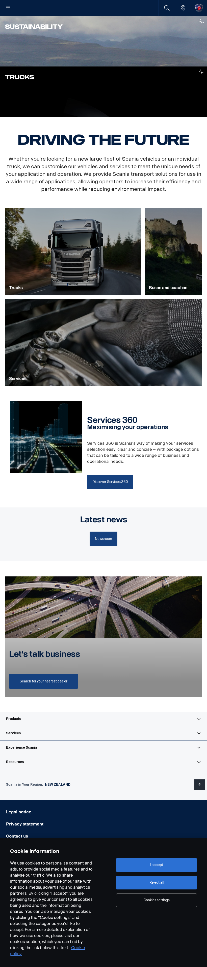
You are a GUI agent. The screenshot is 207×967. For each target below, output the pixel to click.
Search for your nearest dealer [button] (43, 681)
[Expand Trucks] (201, 72)
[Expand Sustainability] (201, 21)
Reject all (156, 882)
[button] (103, 719)
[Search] (167, 8)
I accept (156, 865)
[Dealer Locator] (183, 8)
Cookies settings (157, 900)
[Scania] (199, 8)
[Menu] (8, 8)
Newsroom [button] (103, 539)
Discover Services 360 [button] (110, 482)
